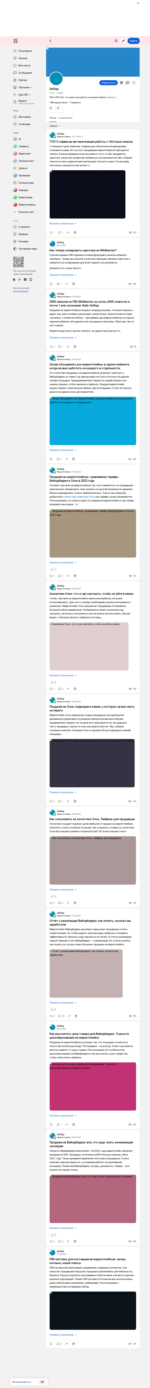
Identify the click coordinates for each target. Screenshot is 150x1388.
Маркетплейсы (64, 137)
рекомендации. (21, 291)
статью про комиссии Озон (78, 496)
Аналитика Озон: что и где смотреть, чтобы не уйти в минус (92, 593)
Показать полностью (62, 223)
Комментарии (65, 118)
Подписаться (108, 82)
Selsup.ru (112, 97)
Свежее (53, 126)
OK (42, 1382)
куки (29, 1382)
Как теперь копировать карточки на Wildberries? (83, 250)
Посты (53, 118)
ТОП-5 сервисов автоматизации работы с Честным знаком (91, 141)
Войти (133, 40)
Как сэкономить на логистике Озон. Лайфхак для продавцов (92, 819)
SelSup (60, 133)
